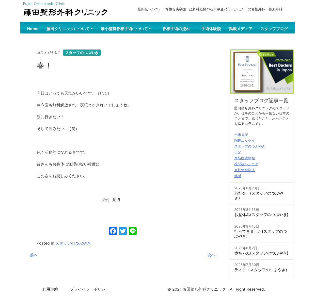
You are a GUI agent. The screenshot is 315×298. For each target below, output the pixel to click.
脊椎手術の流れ (176, 28)
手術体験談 (211, 28)
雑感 (237, 176)
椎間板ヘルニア (246, 164)
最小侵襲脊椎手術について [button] (124, 28)
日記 (237, 152)
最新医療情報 (244, 158)
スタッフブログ (274, 28)
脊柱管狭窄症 (244, 170)
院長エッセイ (244, 140)
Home (33, 28)
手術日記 (241, 134)
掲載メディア (240, 28)
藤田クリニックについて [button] (68, 28)
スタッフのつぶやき (73, 243)
